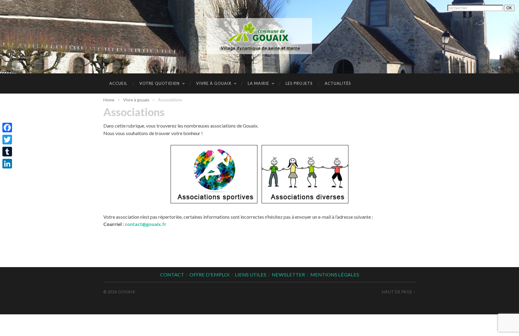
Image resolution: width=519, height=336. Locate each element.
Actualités (338, 83)
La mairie (258, 83)
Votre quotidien (159, 83)
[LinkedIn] (7, 164)
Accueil (118, 83)
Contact (172, 274)
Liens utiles (250, 274)
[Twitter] (7, 140)
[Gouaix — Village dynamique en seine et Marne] (259, 36)
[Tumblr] (7, 152)
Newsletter (288, 274)
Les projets (299, 83)
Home (108, 99)
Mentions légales (334, 274)
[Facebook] (7, 128)
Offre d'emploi (209, 274)
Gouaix (126, 291)
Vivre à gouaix (213, 83)
